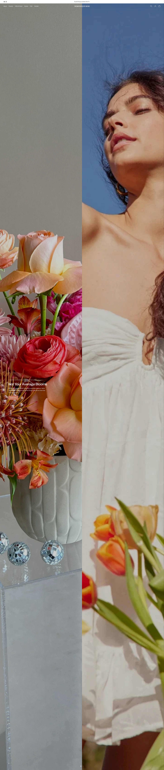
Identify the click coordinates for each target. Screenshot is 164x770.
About (5, 6)
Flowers (11, 6)
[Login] (155, 6)
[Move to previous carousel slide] (80, 766)
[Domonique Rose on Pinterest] (4, 1)
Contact (36, 6)
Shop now (13, 397)
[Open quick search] (151, 6)
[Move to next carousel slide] (83, 766)
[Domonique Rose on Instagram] (6, 1)
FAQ (31, 6)
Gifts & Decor (18, 6)
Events (26, 6)
